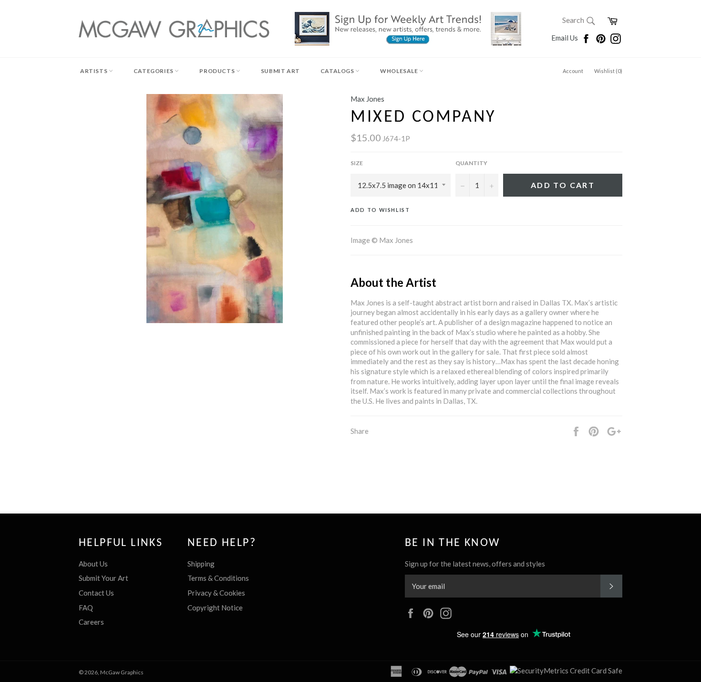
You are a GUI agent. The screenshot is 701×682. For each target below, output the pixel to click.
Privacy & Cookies (216, 592)
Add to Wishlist (380, 210)
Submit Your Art (103, 578)
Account (573, 71)
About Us (93, 563)
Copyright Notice (215, 607)
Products (217, 70)
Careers (91, 622)
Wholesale (399, 70)
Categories (154, 70)
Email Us (565, 37)
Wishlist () (608, 71)
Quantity (471, 163)
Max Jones (367, 98)
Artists (94, 70)
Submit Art (280, 70)
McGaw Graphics (122, 672)
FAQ (86, 607)
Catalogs (337, 70)
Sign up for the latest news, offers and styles (475, 563)
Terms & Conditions (218, 578)
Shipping (201, 563)
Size (356, 163)
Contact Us (96, 592)
